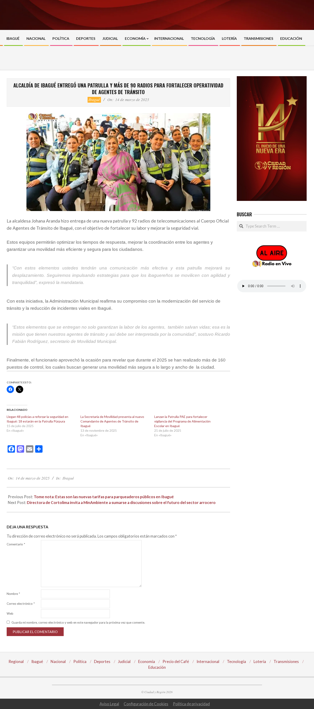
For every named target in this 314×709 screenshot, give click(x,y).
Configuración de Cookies (146, 703)
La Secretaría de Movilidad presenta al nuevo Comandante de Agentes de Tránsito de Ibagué (112, 421)
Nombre (13, 594)
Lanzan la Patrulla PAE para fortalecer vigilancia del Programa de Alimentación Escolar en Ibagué (182, 421)
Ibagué (94, 99)
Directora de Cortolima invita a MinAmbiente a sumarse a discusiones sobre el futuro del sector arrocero (121, 502)
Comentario (16, 544)
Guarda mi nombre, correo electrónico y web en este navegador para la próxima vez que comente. (78, 622)
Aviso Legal (109, 703)
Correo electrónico (21, 603)
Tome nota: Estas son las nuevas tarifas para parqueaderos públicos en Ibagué (104, 496)
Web (10, 613)
